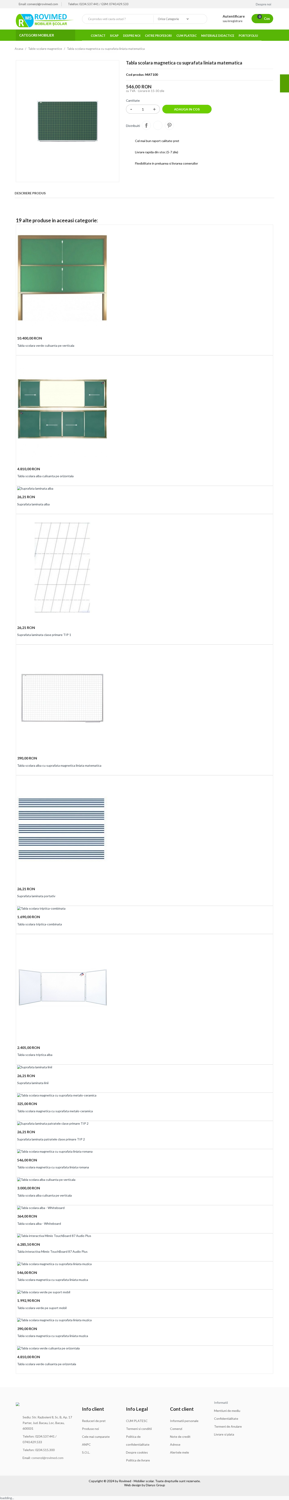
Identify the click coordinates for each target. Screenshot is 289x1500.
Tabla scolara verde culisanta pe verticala (45, 345)
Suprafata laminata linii (33, 1083)
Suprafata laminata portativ (36, 896)
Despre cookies (137, 1452)
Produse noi (90, 1429)
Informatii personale (184, 1421)
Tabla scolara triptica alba (34, 1055)
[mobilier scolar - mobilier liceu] (45, 20)
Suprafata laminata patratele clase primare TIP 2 (51, 1139)
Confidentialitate (226, 1418)
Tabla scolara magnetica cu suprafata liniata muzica (52, 1280)
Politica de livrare (138, 1460)
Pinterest (169, 125)
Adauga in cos (187, 109)
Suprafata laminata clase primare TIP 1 (44, 635)
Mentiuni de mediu (227, 1411)
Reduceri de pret (94, 1421)
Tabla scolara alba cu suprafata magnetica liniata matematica (59, 765)
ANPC (86, 1444)
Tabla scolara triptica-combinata (39, 924)
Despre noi (264, 4)
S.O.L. (86, 1452)
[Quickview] (268, 231)
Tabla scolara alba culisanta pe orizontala (45, 476)
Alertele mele (179, 1452)
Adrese (175, 1444)
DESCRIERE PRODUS (30, 193)
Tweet (157, 125)
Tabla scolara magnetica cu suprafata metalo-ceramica (55, 1111)
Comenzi (176, 1429)
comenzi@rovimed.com (47, 1458)
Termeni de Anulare (228, 1426)
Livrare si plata (224, 1434)
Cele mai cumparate (96, 1436)
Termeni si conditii (139, 1429)
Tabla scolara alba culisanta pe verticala (44, 1195)
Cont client (182, 1409)
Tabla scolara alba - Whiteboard (39, 1223)
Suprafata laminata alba (33, 504)
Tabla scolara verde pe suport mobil (42, 1308)
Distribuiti (146, 125)
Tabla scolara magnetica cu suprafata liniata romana (53, 1167)
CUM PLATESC (137, 1421)
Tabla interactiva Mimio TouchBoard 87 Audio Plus (52, 1251)
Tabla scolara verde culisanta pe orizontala (46, 1364)
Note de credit (180, 1436)
